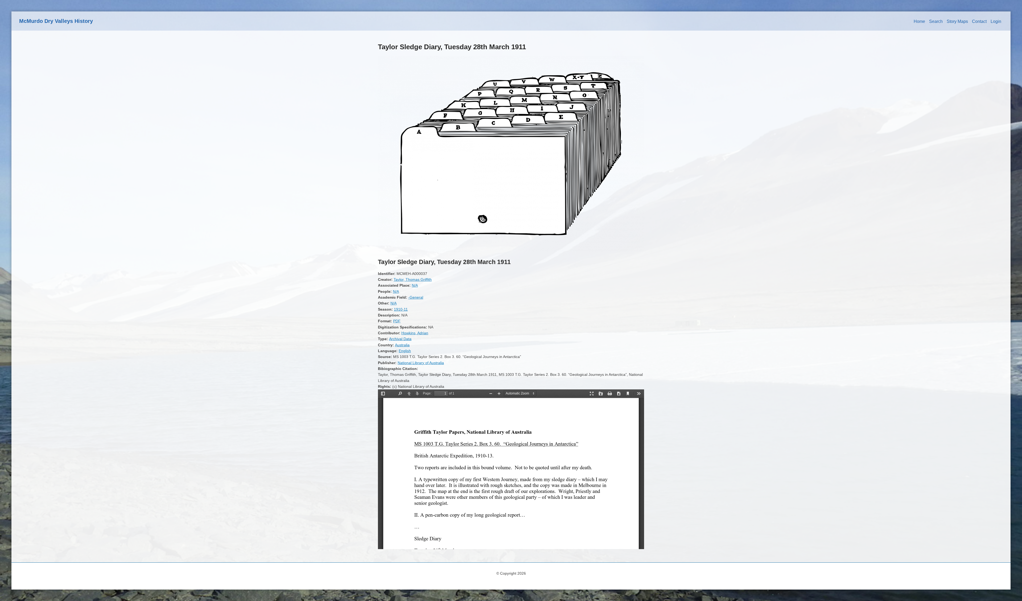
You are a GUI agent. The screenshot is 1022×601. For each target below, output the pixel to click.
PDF (397, 321)
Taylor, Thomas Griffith (413, 279)
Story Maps (957, 21)
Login (996, 21)
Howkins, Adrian (414, 333)
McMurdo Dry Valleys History (56, 21)
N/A (415, 285)
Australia (402, 345)
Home (919, 21)
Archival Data (400, 339)
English (405, 351)
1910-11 (401, 309)
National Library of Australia (421, 363)
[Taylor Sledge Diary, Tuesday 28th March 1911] (511, 250)
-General (415, 297)
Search (936, 21)
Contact (979, 21)
